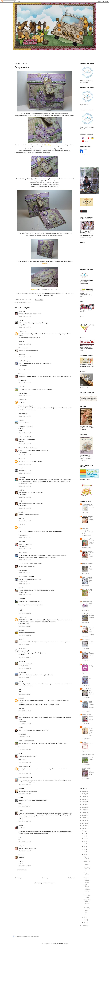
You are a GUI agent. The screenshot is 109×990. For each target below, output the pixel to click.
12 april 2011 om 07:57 (24, 644)
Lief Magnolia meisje (91, 772)
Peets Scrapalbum (87, 504)
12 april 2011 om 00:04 (24, 613)
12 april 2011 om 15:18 (24, 762)
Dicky (20, 845)
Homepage (45, 878)
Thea (19, 681)
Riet (19, 512)
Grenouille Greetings (24, 777)
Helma (20, 386)
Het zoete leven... (87, 701)
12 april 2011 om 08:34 (24, 668)
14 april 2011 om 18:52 (24, 806)
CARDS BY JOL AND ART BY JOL (29, 563)
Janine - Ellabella (23, 766)
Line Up (91, 666)
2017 (83, 815)
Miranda (21, 648)
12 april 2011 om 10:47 (24, 736)
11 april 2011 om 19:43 (24, 444)
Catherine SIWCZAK (24, 437)
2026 (83, 791)
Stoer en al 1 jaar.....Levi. (87, 868)
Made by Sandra (87, 577)
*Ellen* (20, 311)
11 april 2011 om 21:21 (24, 548)
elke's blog (85, 528)
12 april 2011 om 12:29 (24, 749)
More (86, 141)
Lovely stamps (86, 727)
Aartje (20, 490)
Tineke (20, 374)
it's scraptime (86, 639)
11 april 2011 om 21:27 (24, 572)
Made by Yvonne (87, 614)
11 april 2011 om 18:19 (24, 344)
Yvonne (20, 477)
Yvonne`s (84, 742)
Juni (90, 678)
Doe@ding (85, 664)
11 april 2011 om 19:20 (24, 433)
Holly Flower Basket (90, 568)
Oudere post (71, 878)
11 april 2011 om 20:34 (24, 473)
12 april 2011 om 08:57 (24, 677)
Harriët (20, 598)
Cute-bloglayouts (87, 601)
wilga (20, 420)
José (19, 810)
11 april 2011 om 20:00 (24, 455)
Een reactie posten (22, 869)
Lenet (20, 788)
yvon (19, 587)
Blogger (66, 943)
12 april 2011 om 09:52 (24, 711)
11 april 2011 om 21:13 (24, 521)
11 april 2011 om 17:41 (24, 316)
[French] (87, 138)
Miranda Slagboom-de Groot (26, 448)
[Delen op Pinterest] (42, 300)
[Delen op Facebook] (41, 300)
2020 (83, 807)
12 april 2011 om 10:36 (24, 723)
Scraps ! (84, 626)
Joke (19, 468)
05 (85, 852)
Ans (19, 797)
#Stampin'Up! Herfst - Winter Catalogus (91, 631)
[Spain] (82, 141)
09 (85, 841)
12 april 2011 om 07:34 (24, 635)
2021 (83, 804)
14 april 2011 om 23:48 (24, 821)
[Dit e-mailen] (36, 300)
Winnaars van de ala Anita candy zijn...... (87, 911)
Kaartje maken (86, 714)
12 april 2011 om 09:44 (24, 694)
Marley (20, 459)
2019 (83, 810)
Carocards (85, 676)
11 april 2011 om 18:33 (24, 357)
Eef (19, 753)
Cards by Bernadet (87, 516)
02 (85, 920)
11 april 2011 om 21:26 (24, 559)
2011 (83, 831)
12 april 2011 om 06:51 (24, 626)
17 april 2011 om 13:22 (24, 851)
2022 (83, 802)
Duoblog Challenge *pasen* (87, 895)
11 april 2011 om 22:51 (24, 594)
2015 (83, 820)
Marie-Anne (22, 348)
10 (85, 838)
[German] (92, 138)
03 (85, 917)
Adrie (20, 714)
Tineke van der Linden (25, 576)
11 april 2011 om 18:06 (24, 327)
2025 (83, 794)
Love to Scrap (86, 652)
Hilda (20, 698)
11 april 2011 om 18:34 (24, 370)
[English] (82, 138)
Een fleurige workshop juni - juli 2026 (87, 531)
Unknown (21, 331)
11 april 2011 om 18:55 (24, 383)
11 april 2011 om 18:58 (24, 416)
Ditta (19, 320)
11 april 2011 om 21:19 (24, 537)
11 (85, 836)
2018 (83, 812)
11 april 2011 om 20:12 (24, 464)
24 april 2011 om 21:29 (24, 865)
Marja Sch (21, 552)
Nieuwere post (18, 878)
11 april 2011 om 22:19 (24, 583)
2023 (83, 799)
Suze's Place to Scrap (86, 768)
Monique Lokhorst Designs (87, 564)
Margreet (21, 661)
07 (85, 846)
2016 (83, 817)
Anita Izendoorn (83, 149)
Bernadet (21, 672)
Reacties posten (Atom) (49, 883)
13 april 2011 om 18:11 (24, 793)
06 (85, 849)
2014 (83, 823)
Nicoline (20, 855)
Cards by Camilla (87, 551)
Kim (19, 727)
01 (85, 922)
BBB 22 (91, 743)
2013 (83, 825)
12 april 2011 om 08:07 (24, 657)
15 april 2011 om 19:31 (24, 842)
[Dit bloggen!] (37, 300)
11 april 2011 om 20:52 (24, 486)
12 (85, 833)
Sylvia (20, 825)
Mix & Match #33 (90, 580)
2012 (83, 828)
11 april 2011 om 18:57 (24, 395)
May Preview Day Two (91, 692)
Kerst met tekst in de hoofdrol (91, 542)
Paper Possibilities (87, 689)
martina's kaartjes (23, 361)
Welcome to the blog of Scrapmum (88, 755)
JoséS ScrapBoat (87, 589)
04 (85, 854)
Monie (20, 639)
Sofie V (20, 525)
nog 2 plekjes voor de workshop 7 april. (87, 888)
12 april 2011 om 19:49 (24, 773)
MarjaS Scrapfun (87, 539)
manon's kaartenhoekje (25, 740)
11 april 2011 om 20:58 (24, 497)
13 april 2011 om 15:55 (24, 784)
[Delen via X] (39, 300)
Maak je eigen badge (84, 153)
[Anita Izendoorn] (81, 152)
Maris (20, 630)
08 (85, 844)
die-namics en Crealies (25, 302)
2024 (83, 796)
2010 (83, 926)
